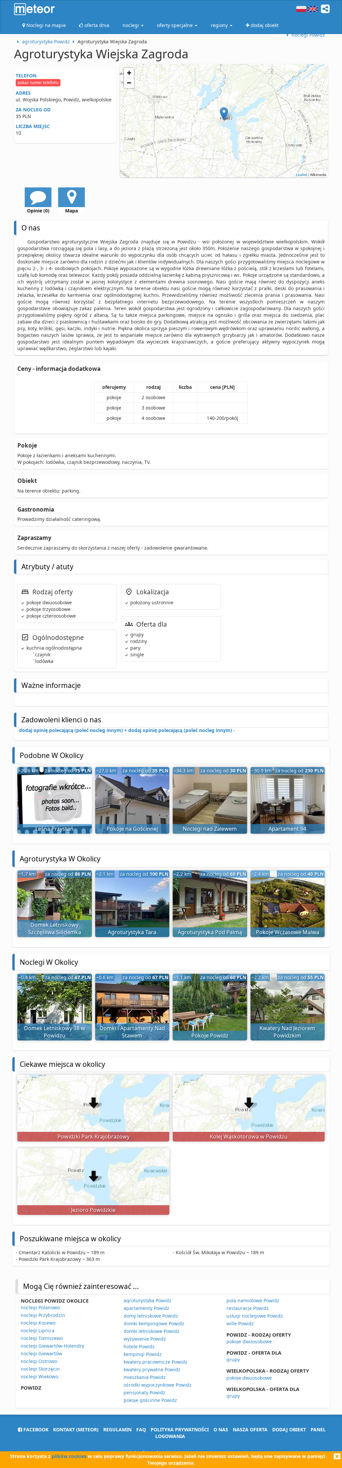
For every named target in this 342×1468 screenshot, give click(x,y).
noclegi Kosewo (38, 1323)
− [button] (129, 83)
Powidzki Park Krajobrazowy (93, 1136)
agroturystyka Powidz (147, 1300)
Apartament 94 (287, 828)
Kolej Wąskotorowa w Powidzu (249, 1136)
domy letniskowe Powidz (151, 1316)
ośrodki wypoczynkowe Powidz (157, 1385)
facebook (35, 1429)
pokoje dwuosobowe (249, 1341)
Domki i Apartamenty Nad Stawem (132, 1031)
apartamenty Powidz (146, 1308)
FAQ (141, 1429)
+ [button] (129, 73)
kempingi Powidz (143, 1354)
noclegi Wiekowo (39, 1376)
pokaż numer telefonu (38, 82)
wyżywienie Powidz (145, 1339)
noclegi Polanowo (40, 1307)
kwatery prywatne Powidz (152, 1369)
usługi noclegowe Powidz (254, 1316)
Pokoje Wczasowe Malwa (287, 932)
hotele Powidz (139, 1346)
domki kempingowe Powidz (154, 1323)
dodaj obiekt (289, 1429)
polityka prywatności (180, 1429)
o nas (220, 1429)
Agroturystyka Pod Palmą (210, 932)
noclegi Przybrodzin (43, 1315)
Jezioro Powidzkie (93, 1210)
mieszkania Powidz (145, 1377)
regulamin (117, 1429)
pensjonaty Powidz (144, 1392)
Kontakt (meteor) (76, 1429)
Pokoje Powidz (209, 1035)
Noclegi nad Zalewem (210, 828)
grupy (233, 1359)
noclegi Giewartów (41, 1353)
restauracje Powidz (247, 1308)
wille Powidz (240, 1323)
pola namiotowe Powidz (252, 1300)
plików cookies (69, 1456)
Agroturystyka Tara (132, 932)
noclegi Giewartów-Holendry (52, 1346)
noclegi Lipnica (37, 1330)
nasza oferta (250, 1429)
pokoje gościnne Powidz (150, 1400)
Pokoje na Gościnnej (132, 828)
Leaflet (301, 174)
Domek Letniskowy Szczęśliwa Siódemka (54, 928)
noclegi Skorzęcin (40, 1369)
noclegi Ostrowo (39, 1361)
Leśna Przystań (54, 828)
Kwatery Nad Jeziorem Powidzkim (287, 1031)
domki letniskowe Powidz (151, 1331)
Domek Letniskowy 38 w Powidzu (54, 1031)
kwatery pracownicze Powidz (155, 1362)
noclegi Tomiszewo (42, 1338)
